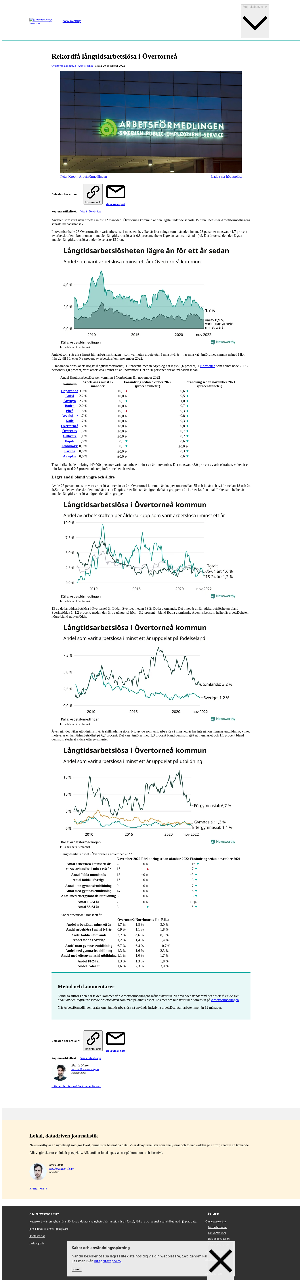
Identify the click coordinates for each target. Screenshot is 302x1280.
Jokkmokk (70, 446)
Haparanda (69, 391)
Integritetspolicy (107, 1261)
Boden (70, 406)
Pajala (70, 441)
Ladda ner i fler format (76, 347)
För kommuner (217, 1233)
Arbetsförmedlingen (225, 1000)
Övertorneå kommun (64, 65)
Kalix (70, 421)
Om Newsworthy (215, 1221)
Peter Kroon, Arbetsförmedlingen (83, 176)
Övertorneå (69, 426)
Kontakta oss (37, 1236)
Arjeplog (69, 456)
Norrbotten (207, 366)
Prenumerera (38, 1188)
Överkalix (69, 431)
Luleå (69, 396)
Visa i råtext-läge (90, 211)
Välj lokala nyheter (255, 6)
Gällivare (69, 436)
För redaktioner (217, 1227)
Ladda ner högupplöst (226, 176)
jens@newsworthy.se (61, 1168)
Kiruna (69, 451)
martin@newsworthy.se (85, 1069)
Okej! (76, 1269)
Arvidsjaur (69, 416)
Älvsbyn (69, 401)
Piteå (69, 411)
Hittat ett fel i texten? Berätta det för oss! (76, 1086)
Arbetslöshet (85, 65)
